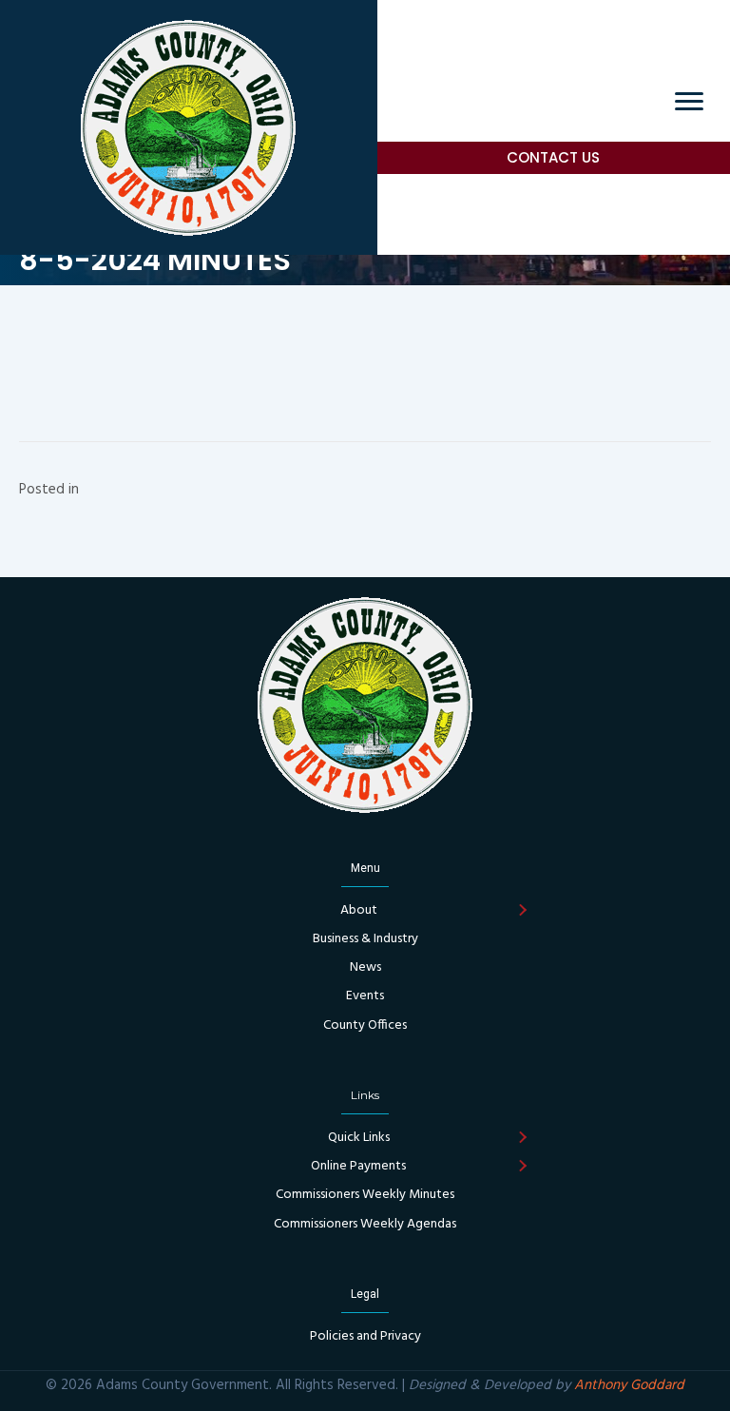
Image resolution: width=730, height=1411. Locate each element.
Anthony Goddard (629, 1385)
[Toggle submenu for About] (521, 911)
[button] (553, 158)
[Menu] (689, 102)
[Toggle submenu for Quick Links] (521, 1138)
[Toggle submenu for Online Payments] (521, 1166)
